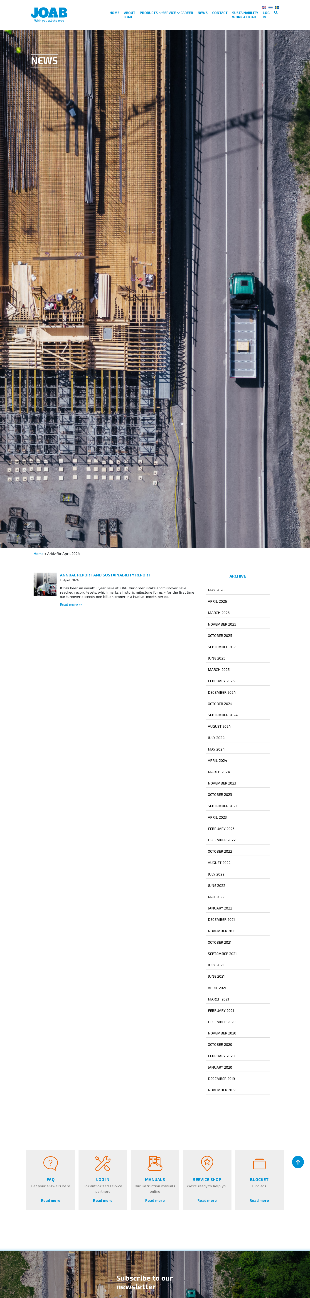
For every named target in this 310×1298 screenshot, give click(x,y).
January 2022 (220, 908)
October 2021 (219, 942)
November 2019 (222, 1090)
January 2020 (220, 1067)
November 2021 (222, 931)
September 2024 (223, 715)
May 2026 (216, 590)
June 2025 (216, 658)
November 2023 (222, 783)
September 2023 (222, 806)
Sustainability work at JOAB (245, 15)
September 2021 (222, 953)
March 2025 (219, 669)
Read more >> (71, 604)
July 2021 (216, 965)
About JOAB (129, 15)
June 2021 (216, 976)
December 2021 (221, 919)
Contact (220, 13)
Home (115, 13)
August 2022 (219, 862)
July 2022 (216, 874)
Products (149, 13)
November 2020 (222, 1033)
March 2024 (219, 772)
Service (169, 13)
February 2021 (221, 1010)
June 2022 (216, 885)
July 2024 (216, 737)
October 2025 (220, 635)
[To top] (298, 1162)
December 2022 (222, 840)
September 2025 (222, 647)
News (203, 13)
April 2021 (217, 988)
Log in (266, 15)
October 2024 (220, 703)
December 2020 (222, 1022)
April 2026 (217, 601)
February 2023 (221, 828)
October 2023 (220, 794)
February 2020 (221, 1056)
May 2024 (216, 749)
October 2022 (220, 851)
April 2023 (217, 817)
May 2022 (216, 897)
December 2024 (222, 692)
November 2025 (222, 624)
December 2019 (221, 1078)
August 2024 (219, 726)
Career (186, 13)
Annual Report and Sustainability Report (105, 574)
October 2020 (220, 1044)
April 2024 (217, 760)
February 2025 (221, 681)
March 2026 (219, 612)
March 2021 (218, 999)
